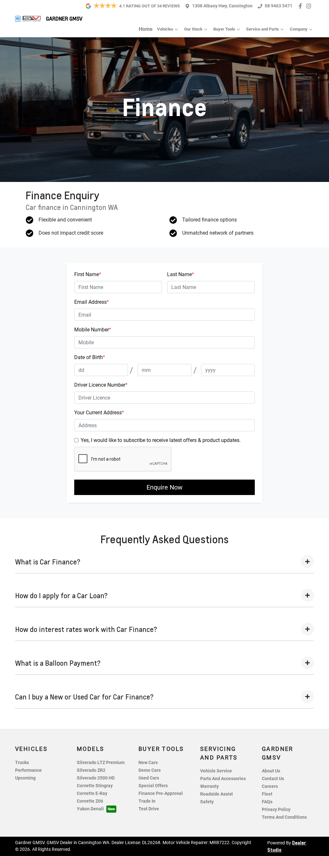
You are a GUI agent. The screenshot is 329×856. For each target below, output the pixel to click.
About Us (271, 771)
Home (146, 29)
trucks (22, 762)
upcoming (25, 778)
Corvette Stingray (95, 785)
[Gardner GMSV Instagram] (310, 6)
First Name (87, 274)
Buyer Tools (224, 29)
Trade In (147, 801)
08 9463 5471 (278, 6)
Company (298, 29)
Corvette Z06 (90, 801)
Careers (270, 786)
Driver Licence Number (101, 385)
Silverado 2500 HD (96, 778)
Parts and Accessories (223, 778)
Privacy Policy (276, 809)
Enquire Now (164, 487)
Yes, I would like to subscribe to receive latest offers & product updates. (161, 440)
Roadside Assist (216, 794)
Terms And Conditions (284, 817)
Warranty (209, 786)
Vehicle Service (216, 771)
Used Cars (148, 778)
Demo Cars (149, 770)
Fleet (267, 794)
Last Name (180, 274)
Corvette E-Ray (92, 793)
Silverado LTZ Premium (101, 762)
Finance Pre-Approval (160, 793)
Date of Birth (89, 357)
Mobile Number (92, 330)
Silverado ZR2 (91, 770)
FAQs (267, 802)
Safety (207, 802)
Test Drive (148, 809)
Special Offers (153, 785)
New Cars (148, 762)
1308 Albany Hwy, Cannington (222, 6)
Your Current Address (99, 413)
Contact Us (273, 778)
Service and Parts (262, 29)
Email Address (91, 302)
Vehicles (165, 29)
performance (28, 770)
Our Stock (193, 29)
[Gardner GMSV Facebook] (302, 6)
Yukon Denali (90, 809)
